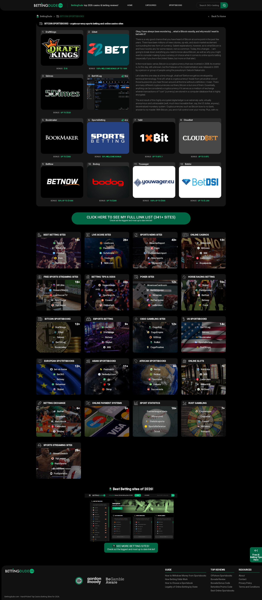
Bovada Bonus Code (220, 583)
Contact (242, 579)
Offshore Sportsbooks (221, 575)
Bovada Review (218, 579)
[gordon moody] (94, 581)
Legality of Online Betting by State (181, 587)
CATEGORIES (150, 5)
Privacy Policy (245, 583)
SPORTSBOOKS (175, 5)
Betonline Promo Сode (221, 587)
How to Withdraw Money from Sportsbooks (185, 575)
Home (130, 5)
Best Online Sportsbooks (222, 590)
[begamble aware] (115, 581)
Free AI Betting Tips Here (256, 557)
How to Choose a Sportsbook (179, 583)
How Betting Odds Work (176, 579)
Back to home (219, 16)
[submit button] (224, 5)
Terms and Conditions (249, 587)
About (242, 575)
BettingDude (46, 16)
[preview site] (131, 517)
